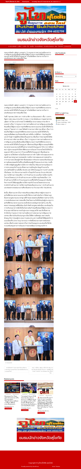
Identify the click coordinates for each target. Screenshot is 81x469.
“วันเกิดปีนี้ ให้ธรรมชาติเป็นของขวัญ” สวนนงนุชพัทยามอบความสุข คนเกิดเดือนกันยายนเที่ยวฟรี (55, 1)
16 (57, 99)
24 (60, 101)
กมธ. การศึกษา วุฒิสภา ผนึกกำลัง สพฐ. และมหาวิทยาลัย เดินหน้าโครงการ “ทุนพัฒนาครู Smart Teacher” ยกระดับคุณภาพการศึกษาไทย (42, 370)
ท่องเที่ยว (32, 46)
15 (75, 96)
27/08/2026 (41, 395)
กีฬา (28, 46)
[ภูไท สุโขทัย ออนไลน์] (6, 46)
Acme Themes (56, 466)
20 (69, 99)
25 (63, 101)
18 (63, 99)
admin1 (14, 62)
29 (75, 101)
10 (60, 96)
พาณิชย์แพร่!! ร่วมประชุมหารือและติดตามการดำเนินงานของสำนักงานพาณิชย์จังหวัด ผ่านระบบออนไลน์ (16, 369)
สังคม (56, 46)
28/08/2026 (24, 394)
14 (72, 96)
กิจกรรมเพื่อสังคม (39, 46)
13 (69, 96)
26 (66, 101)
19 (66, 99)
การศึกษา (19, 46)
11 (63, 96)
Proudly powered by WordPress (30, 466)
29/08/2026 (8, 394)
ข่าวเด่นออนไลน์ (67, 46)
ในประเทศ (60, 46)
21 (72, 99)
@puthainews (15, 394)
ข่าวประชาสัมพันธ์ (12, 46)
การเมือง (24, 46)
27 (69, 101)
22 (75, 99)
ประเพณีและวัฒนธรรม (49, 46)
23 (57, 101)
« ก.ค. (56, 108)
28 (72, 101)
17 (60, 99)
